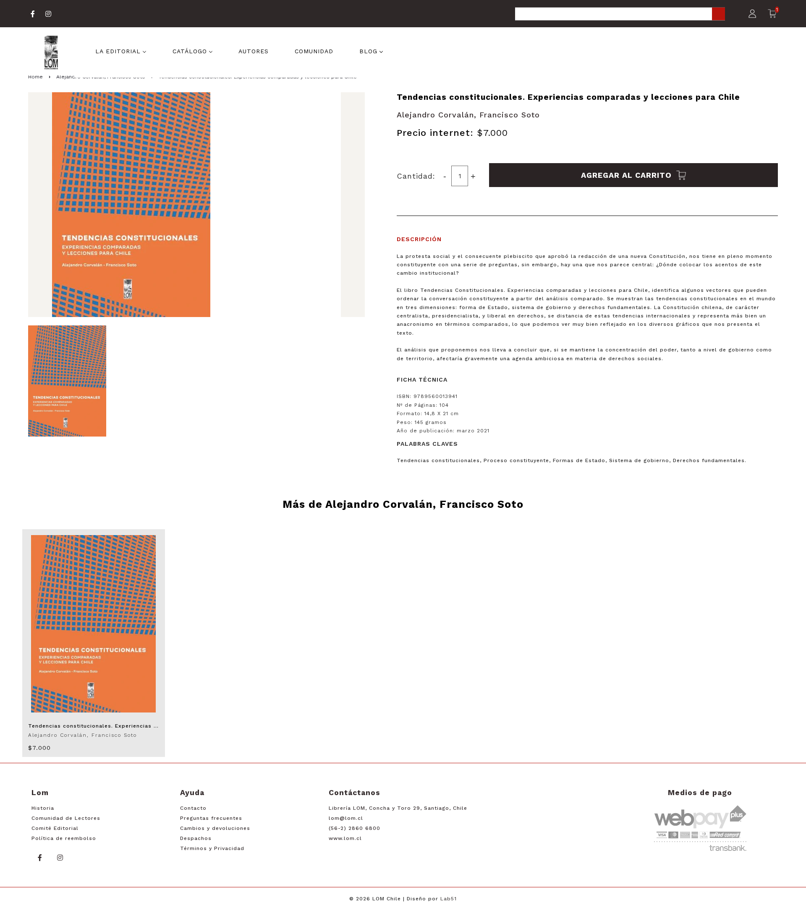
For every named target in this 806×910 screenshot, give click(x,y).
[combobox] (620, 14)
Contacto (193, 808)
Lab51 (448, 899)
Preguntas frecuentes (211, 818)
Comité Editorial (55, 828)
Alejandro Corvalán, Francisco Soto (468, 114)
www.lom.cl (345, 838)
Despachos (196, 838)
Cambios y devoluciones (215, 828)
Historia (42, 808)
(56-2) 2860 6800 (354, 828)
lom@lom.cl (346, 818)
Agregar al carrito (627, 175)
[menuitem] (120, 50)
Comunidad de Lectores (65, 818)
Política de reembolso (63, 838)
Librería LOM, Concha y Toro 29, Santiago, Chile (398, 808)
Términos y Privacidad (212, 848)
